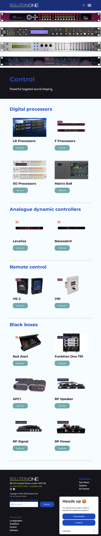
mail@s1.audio (37, 486)
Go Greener (84, 488)
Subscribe (47, 504)
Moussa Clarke (20, 496)
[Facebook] (14, 489)
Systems (83, 485)
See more (20, 148)
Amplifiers (14, 524)
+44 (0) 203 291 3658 (19, 486)
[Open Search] (83, 5)
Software (14, 530)
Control (13, 527)
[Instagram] (11, 489)
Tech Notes (84, 482)
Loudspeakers (16, 520)
